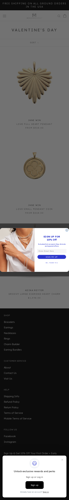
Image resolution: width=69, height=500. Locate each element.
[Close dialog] (67, 230)
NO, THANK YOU (52, 263)
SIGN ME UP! (52, 257)
